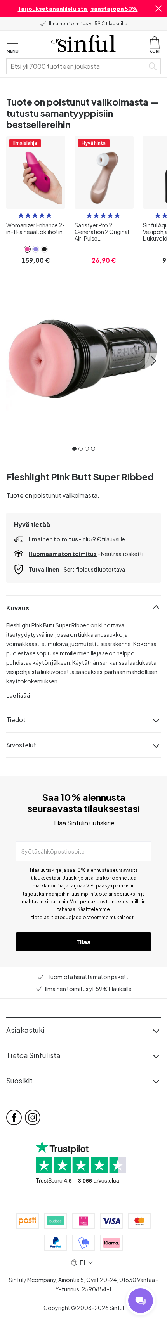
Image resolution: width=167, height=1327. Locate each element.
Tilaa (83, 942)
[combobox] (77, 66)
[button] (158, 8)
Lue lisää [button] (18, 695)
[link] (27, 249)
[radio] (21, 215)
